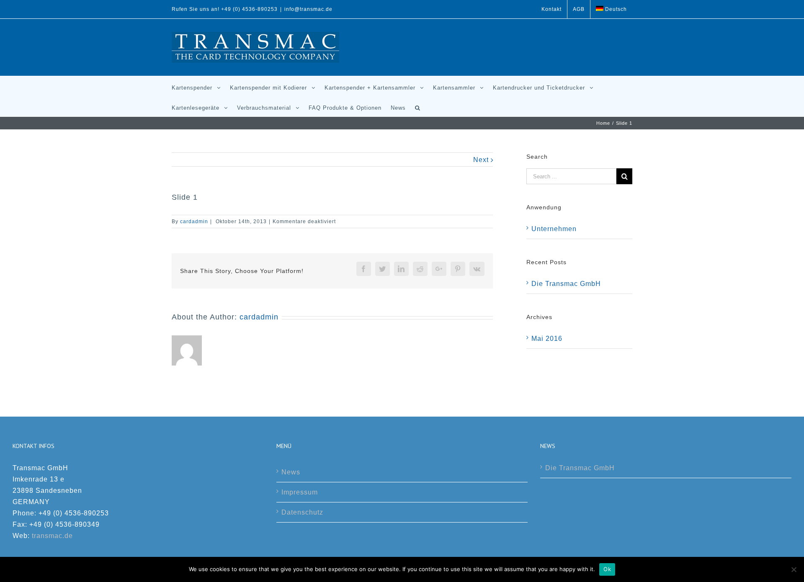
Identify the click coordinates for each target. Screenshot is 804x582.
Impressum (299, 492)
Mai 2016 (546, 338)
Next (481, 159)
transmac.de (52, 535)
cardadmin (194, 221)
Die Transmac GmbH (566, 283)
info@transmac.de (308, 9)
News (290, 472)
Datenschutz (302, 512)
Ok (607, 569)
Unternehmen (554, 228)
